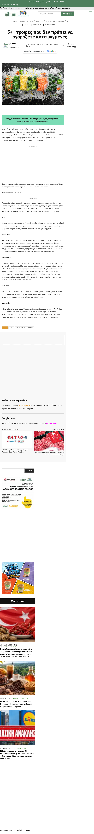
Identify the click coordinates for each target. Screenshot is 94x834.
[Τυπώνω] (70, 338)
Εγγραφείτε (24, 405)
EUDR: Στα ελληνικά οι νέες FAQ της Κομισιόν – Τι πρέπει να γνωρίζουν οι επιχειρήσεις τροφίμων (16, 703)
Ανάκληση (5, 748)
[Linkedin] (8, 4)
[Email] (64, 338)
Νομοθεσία (5, 698)
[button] (86, 13)
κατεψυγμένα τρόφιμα (24, 327)
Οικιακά (22, 21)
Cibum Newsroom (14, 45)
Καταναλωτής (50, 25)
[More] (87, 338)
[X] (36, 338)
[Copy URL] (81, 338)
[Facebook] (2, 4)
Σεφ (11, 327)
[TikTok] (11, 4)
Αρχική (14, 21)
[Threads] (17, 4)
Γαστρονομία (37, 25)
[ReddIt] (58, 338)
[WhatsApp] (47, 338)
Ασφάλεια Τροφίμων (9, 645)
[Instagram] (5, 4)
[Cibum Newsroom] (5, 45)
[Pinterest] (42, 338)
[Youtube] (14, 4)
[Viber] (75, 338)
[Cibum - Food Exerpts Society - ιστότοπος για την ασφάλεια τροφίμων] (17, 13)
